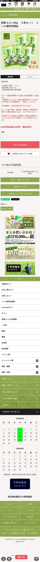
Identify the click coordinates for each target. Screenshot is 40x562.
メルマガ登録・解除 (31, 533)
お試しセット (7, 295)
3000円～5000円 (7, 208)
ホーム (7, 529)
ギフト (4, 313)
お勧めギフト (7, 284)
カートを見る (30, 510)
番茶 (3, 337)
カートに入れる (20, 145)
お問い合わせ (30, 516)
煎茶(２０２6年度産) (9, 319)
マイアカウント (10, 504)
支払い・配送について (19, 180)
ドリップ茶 (6, 354)
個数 (2, 132)
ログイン (10, 510)
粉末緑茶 (5, 348)
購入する (21, 557)
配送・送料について (28, 529)
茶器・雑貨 (6, 366)
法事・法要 (6, 372)
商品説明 (10, 77)
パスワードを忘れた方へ (10, 516)
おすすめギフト (7, 307)
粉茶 (3, 331)
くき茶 (4, 325)
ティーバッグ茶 (7, 360)
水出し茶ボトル (7, 290)
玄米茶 (4, 343)
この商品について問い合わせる (19, 194)
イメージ (29, 77)
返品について (19, 187)
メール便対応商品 (8, 301)
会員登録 (30, 504)
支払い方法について (16, 529)
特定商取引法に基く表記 (10, 523)
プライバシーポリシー (30, 523)
